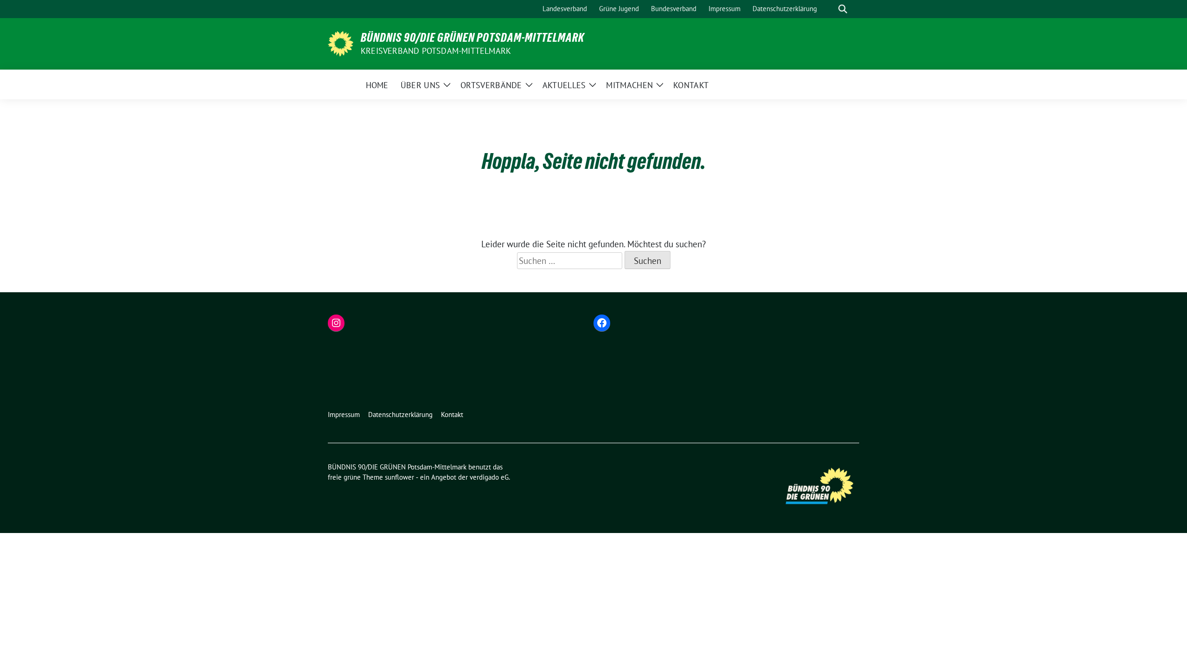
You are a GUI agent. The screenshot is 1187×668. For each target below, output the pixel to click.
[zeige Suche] (843, 9)
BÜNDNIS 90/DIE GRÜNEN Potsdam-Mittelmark (472, 38)
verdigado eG (489, 477)
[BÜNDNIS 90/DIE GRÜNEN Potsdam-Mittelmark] (340, 42)
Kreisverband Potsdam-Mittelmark (436, 50)
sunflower (399, 477)
